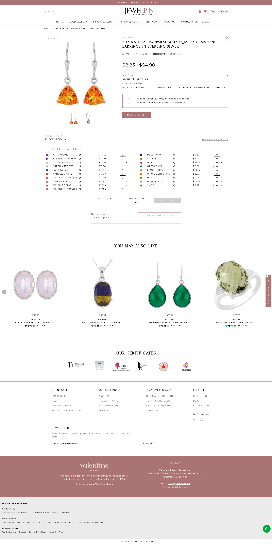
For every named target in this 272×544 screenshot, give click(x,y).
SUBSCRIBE (149, 443)
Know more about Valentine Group (94, 484)
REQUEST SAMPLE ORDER (159, 215)
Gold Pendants (51, 512)
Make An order (136, 115)
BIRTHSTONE (200, 396)
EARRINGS (75, 28)
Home (59, 22)
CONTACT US (59, 396)
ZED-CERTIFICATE (109, 405)
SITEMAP (104, 410)
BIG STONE (88, 28)
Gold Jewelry (7, 512)
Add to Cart (167, 200)
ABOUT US (169, 22)
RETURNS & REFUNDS (158, 401)
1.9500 (172, 54)
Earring (32, 532)
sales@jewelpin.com (179, 483)
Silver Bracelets (23, 522)
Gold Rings (65, 512)
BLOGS (197, 401)
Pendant (52, 532)
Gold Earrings (36, 512)
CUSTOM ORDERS (61, 405)
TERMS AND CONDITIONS (160, 396)
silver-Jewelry (60, 28)
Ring (61, 532)
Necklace (42, 532)
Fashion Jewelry (9, 532)
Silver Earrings (54, 522)
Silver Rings (99, 522)
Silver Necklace (69, 522)
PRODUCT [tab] (142, 79)
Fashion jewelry (129, 22)
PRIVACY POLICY (155, 410)
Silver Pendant (85, 522)
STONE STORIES (202, 405)
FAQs (54, 401)
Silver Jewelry (8, 522)
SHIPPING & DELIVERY (158, 405)
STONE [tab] (126, 79)
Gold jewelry (78, 22)
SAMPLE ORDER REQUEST (195, 22)
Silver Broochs (39, 522)
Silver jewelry (102, 22)
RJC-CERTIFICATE (108, 401)
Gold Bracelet (22, 512)
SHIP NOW (152, 22)
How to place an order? (268, 291)
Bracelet (22, 532)
